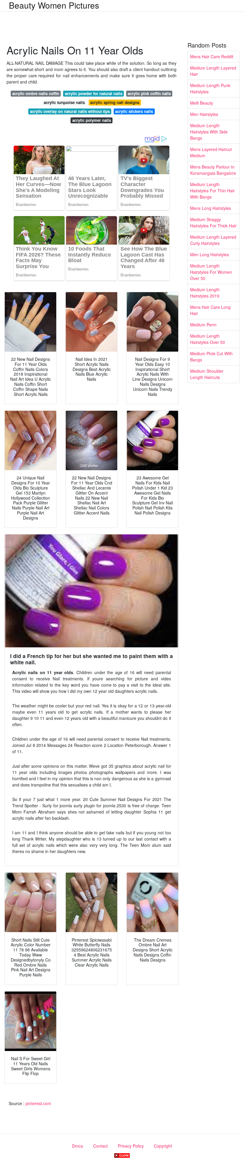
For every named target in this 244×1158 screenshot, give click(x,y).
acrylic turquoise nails (64, 102)
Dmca (77, 1146)
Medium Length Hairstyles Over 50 (207, 339)
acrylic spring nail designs (114, 102)
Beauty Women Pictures (54, 5)
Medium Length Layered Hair (213, 71)
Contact (100, 1146)
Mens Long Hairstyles (210, 208)
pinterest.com (38, 1103)
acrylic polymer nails (91, 120)
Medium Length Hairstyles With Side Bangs (209, 131)
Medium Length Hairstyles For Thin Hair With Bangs (212, 190)
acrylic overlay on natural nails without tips (70, 111)
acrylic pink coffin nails (149, 93)
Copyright (163, 1146)
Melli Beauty (201, 103)
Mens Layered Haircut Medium (211, 152)
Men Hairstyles (204, 114)
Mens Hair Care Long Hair (210, 310)
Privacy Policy (131, 1146)
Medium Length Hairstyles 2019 (205, 293)
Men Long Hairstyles (209, 254)
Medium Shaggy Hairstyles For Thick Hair (213, 222)
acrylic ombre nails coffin (35, 93)
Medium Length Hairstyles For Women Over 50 (211, 272)
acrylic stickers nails (134, 111)
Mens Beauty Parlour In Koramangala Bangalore (213, 170)
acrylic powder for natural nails (93, 93)
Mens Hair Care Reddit (211, 56)
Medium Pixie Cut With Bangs (211, 356)
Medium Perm (203, 325)
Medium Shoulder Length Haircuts (206, 374)
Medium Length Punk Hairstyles (210, 88)
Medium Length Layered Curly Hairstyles (213, 240)
